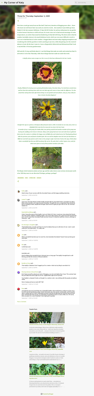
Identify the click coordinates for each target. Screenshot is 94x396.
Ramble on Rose (26, 263)
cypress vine (32, 177)
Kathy (23, 191)
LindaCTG (24, 199)
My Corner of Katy (14, 2)
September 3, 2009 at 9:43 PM (29, 230)
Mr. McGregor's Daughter (28, 224)
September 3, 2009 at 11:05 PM (30, 259)
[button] (18, 21)
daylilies (39, 177)
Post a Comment (21, 301)
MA (23, 244)
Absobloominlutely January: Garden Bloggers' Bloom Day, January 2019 (46, 324)
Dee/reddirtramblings (27, 212)
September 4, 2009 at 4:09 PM (29, 267)
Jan (23, 234)
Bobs (26, 177)
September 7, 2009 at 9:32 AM (29, 298)
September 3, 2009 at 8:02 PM (29, 195)
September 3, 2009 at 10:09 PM (30, 240)
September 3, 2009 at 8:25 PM (29, 208)
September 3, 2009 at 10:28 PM (30, 249)
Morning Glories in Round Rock (30, 272)
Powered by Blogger (47, 394)
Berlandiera (21, 177)
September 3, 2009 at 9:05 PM (29, 220)
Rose (23, 288)
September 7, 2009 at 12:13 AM (30, 284)
